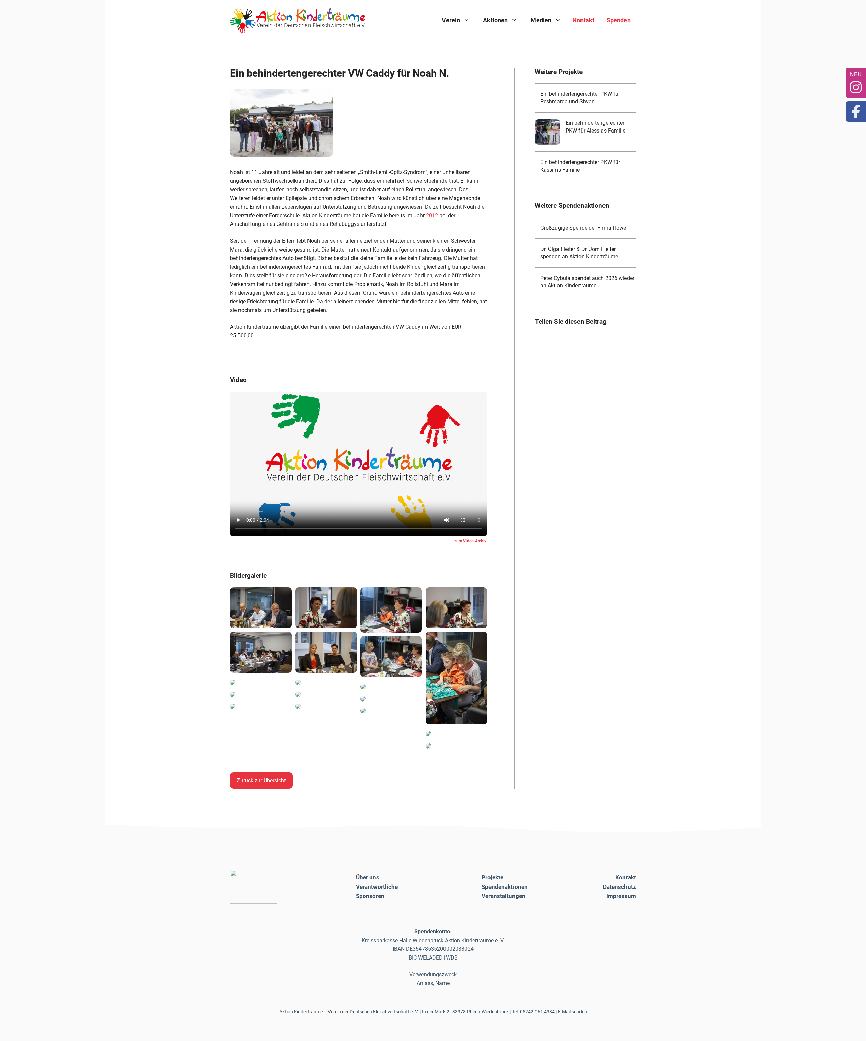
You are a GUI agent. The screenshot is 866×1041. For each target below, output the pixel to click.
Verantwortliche (377, 886)
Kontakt (583, 20)
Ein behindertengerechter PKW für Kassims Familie (580, 166)
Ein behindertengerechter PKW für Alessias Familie (595, 127)
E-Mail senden (572, 1011)
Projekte (492, 877)
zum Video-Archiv (470, 541)
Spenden (619, 20)
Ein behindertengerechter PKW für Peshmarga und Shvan (580, 97)
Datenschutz (619, 886)
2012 (432, 215)
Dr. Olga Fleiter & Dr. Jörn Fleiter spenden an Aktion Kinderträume (579, 253)
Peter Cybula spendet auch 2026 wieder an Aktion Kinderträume (587, 282)
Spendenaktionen (505, 886)
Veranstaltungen (503, 896)
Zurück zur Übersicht (261, 780)
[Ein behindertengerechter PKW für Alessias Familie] (547, 132)
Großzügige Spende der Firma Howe (583, 227)
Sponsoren (370, 896)
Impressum (621, 896)
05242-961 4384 (537, 1011)
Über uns (367, 877)
